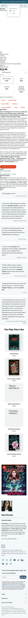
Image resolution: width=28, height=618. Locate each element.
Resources (5, 598)
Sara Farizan (5, 54)
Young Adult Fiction (5, 174)
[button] (14, 52)
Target (15, 107)
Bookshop (14, 104)
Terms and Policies (7, 602)
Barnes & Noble (12, 100)
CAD (13, 13)
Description (3, 109)
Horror (14, 174)
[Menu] (3, 5)
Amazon (3, 100)
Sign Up (23, 577)
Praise (1, 189)
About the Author (5, 175)
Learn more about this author (9, 539)
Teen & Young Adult (5, 171)
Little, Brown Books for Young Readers (10, 64)
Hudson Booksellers (6, 107)
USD (13, 11)
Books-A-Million (5, 104)
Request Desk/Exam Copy (8, 167)
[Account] (22, 5)
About (3, 594)
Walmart (23, 107)
